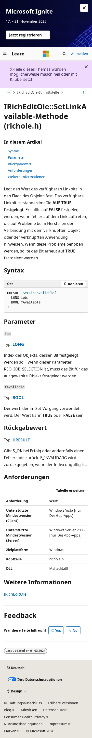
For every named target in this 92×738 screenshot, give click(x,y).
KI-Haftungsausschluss (23, 703)
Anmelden (79, 53)
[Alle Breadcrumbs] (8, 93)
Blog (7, 709)
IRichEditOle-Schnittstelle (38, 92)
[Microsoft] (46, 53)
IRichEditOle (15, 594)
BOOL (18, 397)
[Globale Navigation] (5, 53)
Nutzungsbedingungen (23, 723)
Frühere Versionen (63, 703)
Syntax (13, 151)
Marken (10, 731)
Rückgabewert (19, 164)
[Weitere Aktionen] (83, 93)
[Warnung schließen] (84, 8)
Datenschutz (53, 709)
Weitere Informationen (26, 176)
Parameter (16, 157)
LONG (18, 344)
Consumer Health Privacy (24, 717)
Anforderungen (20, 170)
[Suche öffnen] (64, 53)
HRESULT (21, 440)
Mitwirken (29, 709)
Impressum (58, 723)
